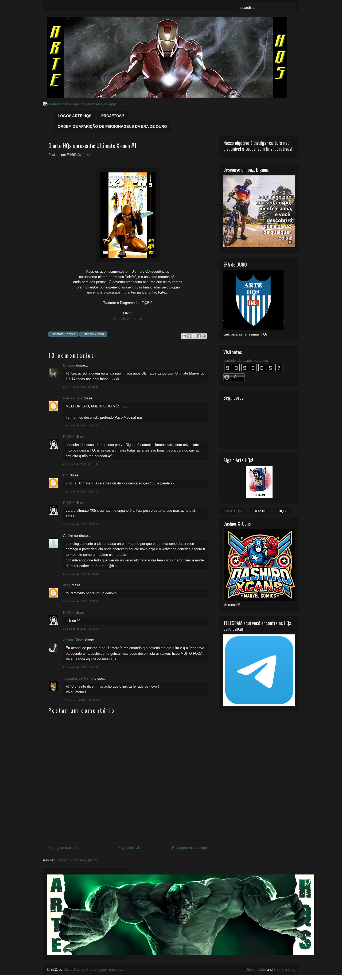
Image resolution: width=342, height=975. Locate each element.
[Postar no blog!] (189, 336)
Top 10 (259, 511)
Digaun (69, 365)
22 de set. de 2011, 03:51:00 (81, 574)
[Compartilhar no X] (194, 336)
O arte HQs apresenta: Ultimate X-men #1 (92, 145)
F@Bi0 (69, 436)
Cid (66, 475)
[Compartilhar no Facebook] (199, 336)
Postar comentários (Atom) (77, 860)
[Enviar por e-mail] (183, 336)
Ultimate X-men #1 (127, 319)
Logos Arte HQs (74, 116)
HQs (282, 511)
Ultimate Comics (63, 334)
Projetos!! (112, 116)
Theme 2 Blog (284, 970)
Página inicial (128, 848)
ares (67, 585)
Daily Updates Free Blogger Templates (93, 970)
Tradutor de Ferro (78, 678)
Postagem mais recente (66, 848)
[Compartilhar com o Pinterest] (204, 336)
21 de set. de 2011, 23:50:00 (81, 524)
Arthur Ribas (73, 640)
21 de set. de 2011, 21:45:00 (81, 425)
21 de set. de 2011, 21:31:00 (81, 387)
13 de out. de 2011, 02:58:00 (81, 700)
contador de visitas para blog (245, 361)
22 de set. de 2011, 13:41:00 (81, 628)
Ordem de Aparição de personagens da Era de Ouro (112, 126)
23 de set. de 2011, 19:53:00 (81, 667)
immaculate (73, 398)
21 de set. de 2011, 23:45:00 (81, 491)
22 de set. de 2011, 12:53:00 (81, 601)
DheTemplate (256, 970)
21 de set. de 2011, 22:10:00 (81, 464)
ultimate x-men (93, 334)
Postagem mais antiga (189, 848)
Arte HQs (232, 511)
